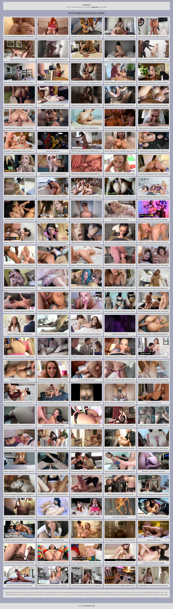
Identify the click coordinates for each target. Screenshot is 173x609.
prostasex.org (86, 5)
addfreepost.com (89, 606)
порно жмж (94, 7)
